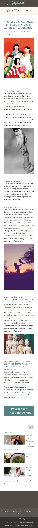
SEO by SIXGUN (29, 525)
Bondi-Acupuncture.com (26, 522)
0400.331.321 (19, 2)
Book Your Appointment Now (20, 410)
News (28, 31)
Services (7, 511)
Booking (28, 511)
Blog (14, 514)
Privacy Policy (9, 525)
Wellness (7, 34)
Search (31, 427)
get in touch (25, 392)
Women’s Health (17, 511)
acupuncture (18, 372)
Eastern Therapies (20, 31)
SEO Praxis (20, 525)
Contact (20, 514)
